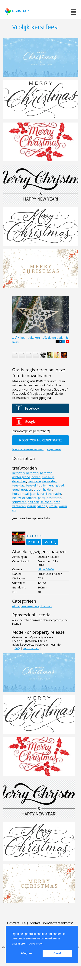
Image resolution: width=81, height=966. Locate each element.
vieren (31, 506)
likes (15, 342)
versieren (19, 506)
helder (47, 489)
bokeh (35, 477)
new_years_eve (30, 606)
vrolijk (53, 506)
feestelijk (32, 485)
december (19, 481)
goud (16, 489)
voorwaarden (31, 648)
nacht (57, 494)
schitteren (54, 498)
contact (35, 923)
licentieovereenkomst (57, 923)
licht (49, 494)
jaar (33, 494)
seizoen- (46, 502)
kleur (40, 494)
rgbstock (21, 11)
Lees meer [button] (36, 943)
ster (57, 502)
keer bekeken (30, 338)
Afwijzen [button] (26, 953)
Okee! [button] (57, 953)
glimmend (47, 485)
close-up (48, 477)
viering (42, 506)
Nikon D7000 (46, 569)
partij (41, 498)
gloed (60, 485)
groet (37, 489)
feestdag (18, 485)
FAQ (17, 648)
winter (16, 606)
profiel (34, 542)
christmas (46, 606)
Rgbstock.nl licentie (31, 615)
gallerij (50, 542)
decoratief (49, 481)
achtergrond (21, 477)
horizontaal (20, 494)
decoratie (34, 481)
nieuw (16, 498)
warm (63, 506)
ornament (29, 498)
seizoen (33, 502)
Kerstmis (18, 473)
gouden (26, 489)
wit (14, 510)
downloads (55, 338)
